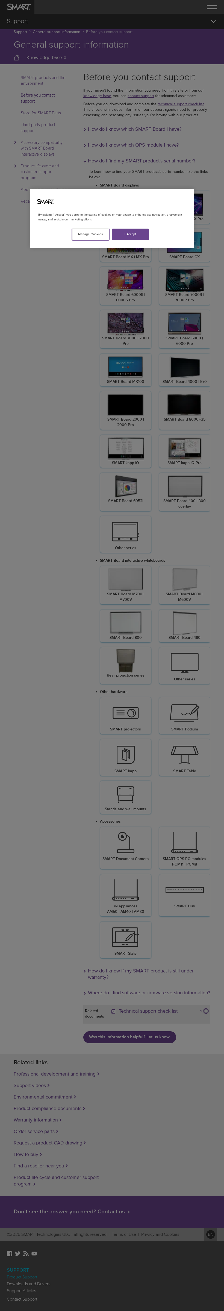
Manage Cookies (90, 234)
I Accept (131, 234)
